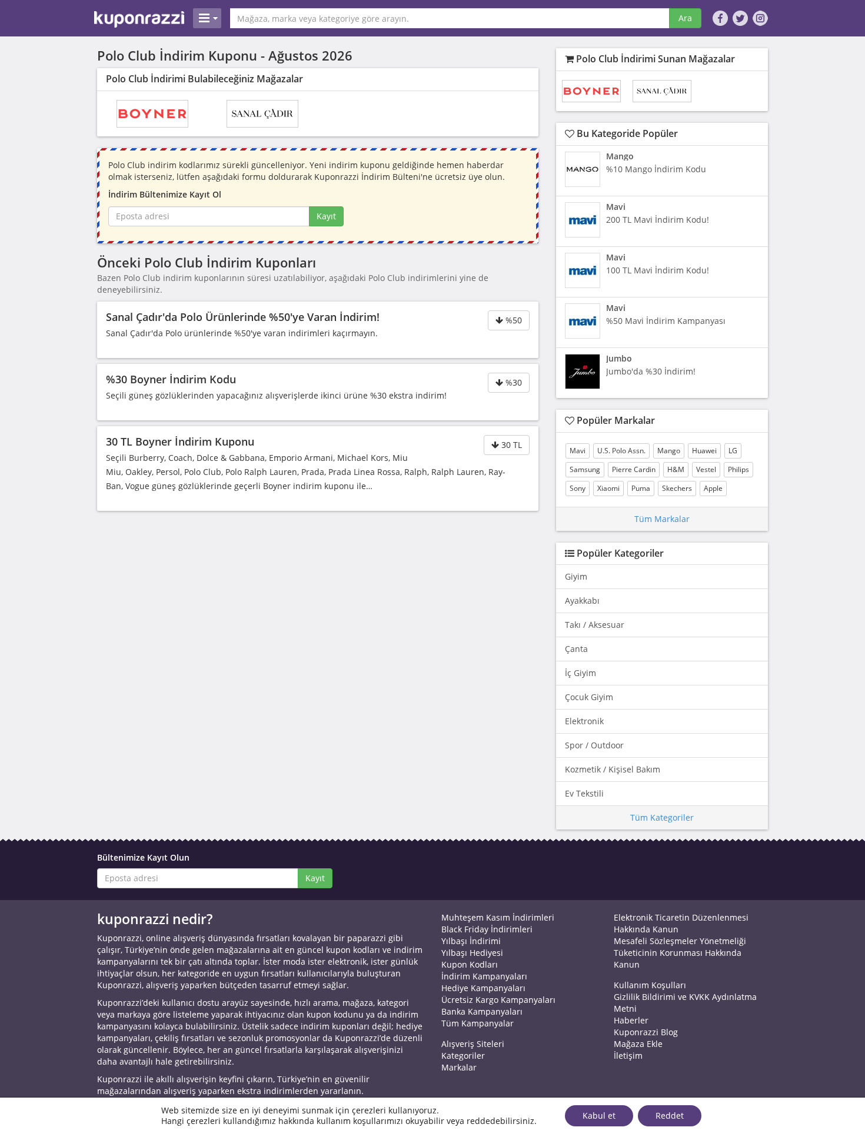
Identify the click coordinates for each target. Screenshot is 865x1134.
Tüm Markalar (662, 518)
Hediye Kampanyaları (483, 987)
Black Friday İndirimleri (487, 929)
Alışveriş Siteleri (472, 1043)
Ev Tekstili (584, 793)
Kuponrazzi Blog (646, 1032)
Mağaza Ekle (638, 1043)
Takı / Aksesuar (594, 624)
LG (732, 451)
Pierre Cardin (634, 469)
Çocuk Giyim (589, 697)
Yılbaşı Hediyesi (472, 952)
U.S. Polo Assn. (621, 451)
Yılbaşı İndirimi (471, 940)
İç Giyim (580, 672)
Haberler (631, 1020)
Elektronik (584, 721)
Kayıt (326, 216)
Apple (713, 488)
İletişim (628, 1055)
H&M (675, 469)
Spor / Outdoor (594, 745)
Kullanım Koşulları (650, 985)
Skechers (677, 488)
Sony (577, 488)
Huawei (704, 451)
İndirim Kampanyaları (484, 976)
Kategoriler (463, 1055)
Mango (668, 451)
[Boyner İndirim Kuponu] (152, 114)
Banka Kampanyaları (482, 1011)
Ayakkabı (582, 600)
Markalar (459, 1067)
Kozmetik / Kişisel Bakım (612, 769)
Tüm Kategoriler (662, 817)
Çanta (576, 648)
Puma (640, 488)
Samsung (585, 469)
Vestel (706, 469)
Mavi (577, 451)
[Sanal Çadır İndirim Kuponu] (262, 114)
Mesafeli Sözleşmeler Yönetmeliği (680, 940)
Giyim (576, 576)
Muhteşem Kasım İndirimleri (497, 917)
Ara (685, 18)
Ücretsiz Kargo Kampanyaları (498, 999)
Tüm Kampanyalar (477, 1023)
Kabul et (599, 1115)
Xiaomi (608, 488)
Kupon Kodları (469, 964)
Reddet (670, 1115)
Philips (738, 469)
